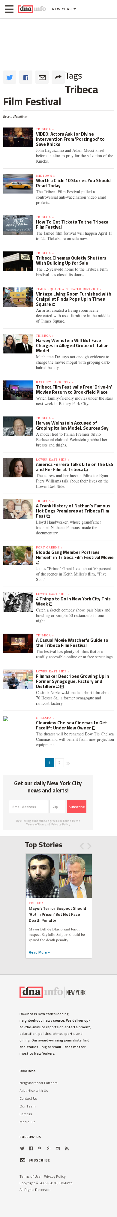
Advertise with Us (34, 1090)
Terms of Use (35, 824)
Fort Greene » (49, 547)
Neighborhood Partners (39, 1083)
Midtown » (45, 175)
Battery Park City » (55, 382)
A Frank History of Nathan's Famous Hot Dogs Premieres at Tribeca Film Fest (73, 510)
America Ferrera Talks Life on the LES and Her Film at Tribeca (74, 467)
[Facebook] (31, 1148)
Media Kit (27, 1122)
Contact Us (28, 1098)
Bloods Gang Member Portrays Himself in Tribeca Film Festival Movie (75, 555)
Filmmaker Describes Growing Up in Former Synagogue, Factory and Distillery (72, 681)
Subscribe (77, 807)
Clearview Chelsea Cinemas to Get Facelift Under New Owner (71, 725)
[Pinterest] (39, 1148)
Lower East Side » (53, 459)
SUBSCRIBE (39, 1160)
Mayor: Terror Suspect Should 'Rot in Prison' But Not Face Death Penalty (57, 914)
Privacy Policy (60, 824)
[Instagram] (58, 1148)
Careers (26, 1114)
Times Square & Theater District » (69, 289)
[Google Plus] (49, 1148)
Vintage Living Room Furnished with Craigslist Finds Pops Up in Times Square (73, 299)
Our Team (28, 1106)
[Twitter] (22, 1148)
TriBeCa (36, 903)
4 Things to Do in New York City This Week (73, 601)
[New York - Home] (32, 9)
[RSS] (67, 1148)
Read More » (39, 952)
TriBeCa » (45, 129)
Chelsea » (45, 718)
